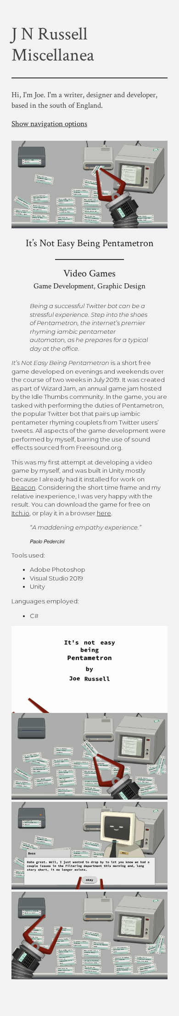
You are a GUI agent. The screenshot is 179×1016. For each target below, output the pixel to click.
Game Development (64, 286)
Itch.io (20, 513)
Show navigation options (49, 124)
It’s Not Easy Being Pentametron (90, 243)
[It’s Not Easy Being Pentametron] (89, 224)
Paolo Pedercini (47, 541)
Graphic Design (121, 286)
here (104, 513)
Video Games (89, 273)
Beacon (23, 487)
